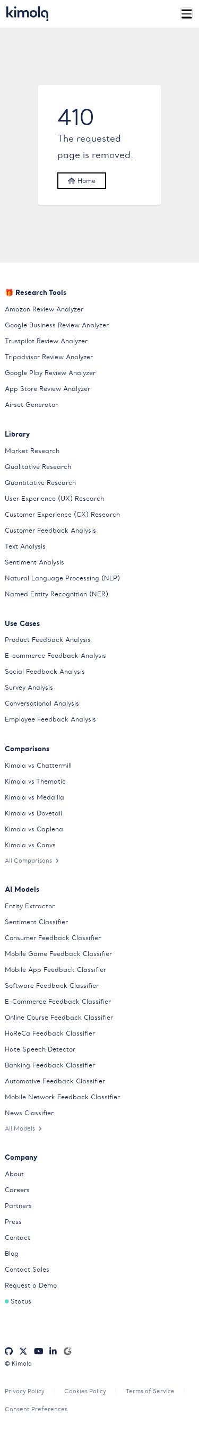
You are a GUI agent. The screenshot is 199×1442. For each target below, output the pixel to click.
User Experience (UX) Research (54, 498)
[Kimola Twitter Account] (23, 1351)
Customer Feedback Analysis (50, 530)
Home (85, 181)
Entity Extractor (30, 906)
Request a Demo (31, 1285)
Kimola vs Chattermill (38, 765)
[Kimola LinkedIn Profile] (53, 1351)
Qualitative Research (38, 467)
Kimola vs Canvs (30, 845)
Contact (17, 1237)
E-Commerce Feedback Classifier (58, 1001)
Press (13, 1222)
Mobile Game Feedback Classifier (58, 954)
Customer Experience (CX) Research (62, 514)
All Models (20, 1128)
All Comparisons (28, 860)
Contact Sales (27, 1269)
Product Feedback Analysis (48, 640)
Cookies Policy (85, 1391)
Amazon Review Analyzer (44, 309)
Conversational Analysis (42, 703)
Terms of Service (150, 1391)
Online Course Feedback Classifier (59, 1017)
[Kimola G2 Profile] (67, 1351)
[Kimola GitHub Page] (9, 1351)
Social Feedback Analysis (45, 671)
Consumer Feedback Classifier (53, 938)
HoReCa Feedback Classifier (50, 1033)
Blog (12, 1253)
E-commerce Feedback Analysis (55, 655)
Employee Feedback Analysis (50, 719)
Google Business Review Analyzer (57, 325)
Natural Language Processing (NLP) (62, 578)
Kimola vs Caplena (34, 829)
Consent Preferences (36, 1409)
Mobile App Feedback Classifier (55, 970)
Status (21, 1301)
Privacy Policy (25, 1391)
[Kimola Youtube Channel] (39, 1351)
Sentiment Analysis (34, 562)
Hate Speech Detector (40, 1049)
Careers (17, 1190)
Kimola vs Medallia (34, 797)
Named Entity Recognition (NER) (56, 594)
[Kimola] (27, 13)
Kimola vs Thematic (35, 781)
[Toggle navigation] (186, 14)
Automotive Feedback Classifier (55, 1081)
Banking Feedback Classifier (50, 1065)
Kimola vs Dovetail (33, 813)
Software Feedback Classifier (52, 985)
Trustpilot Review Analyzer (46, 341)
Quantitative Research (40, 483)
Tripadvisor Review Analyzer (49, 357)
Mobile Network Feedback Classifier (62, 1097)
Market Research (32, 451)
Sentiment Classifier (36, 922)
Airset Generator (31, 405)
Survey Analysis (29, 687)
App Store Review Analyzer (47, 389)
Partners (18, 1206)
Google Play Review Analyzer (50, 373)
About (14, 1174)
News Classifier (29, 1113)
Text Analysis (25, 546)
